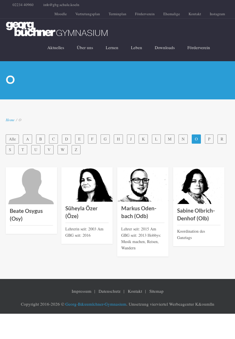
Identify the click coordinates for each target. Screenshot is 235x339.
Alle (12, 139)
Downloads (165, 47)
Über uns (85, 47)
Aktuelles (55, 47)
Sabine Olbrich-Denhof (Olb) (196, 214)
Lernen (112, 47)
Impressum (81, 291)
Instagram (217, 13)
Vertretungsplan (87, 13)
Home (10, 119)
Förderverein (145, 13)
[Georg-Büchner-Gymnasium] (113, 29)
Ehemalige (171, 13)
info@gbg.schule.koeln (61, 4)
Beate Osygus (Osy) (26, 214)
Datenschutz (110, 291)
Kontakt (195, 13)
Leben (136, 47)
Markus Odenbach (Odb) (138, 212)
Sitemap (156, 291)
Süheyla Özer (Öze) (81, 212)
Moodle (60, 13)
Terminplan (117, 13)
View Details (31, 200)
